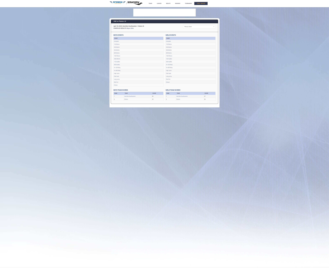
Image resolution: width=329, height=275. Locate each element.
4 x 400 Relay (117, 70)
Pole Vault (116, 76)
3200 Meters (117, 58)
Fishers (126, 99)
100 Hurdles (169, 58)
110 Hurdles (117, 61)
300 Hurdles (117, 64)
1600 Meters (117, 56)
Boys (128, 28)
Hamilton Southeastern (130, 96)
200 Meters (117, 47)
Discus (115, 85)
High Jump (116, 73)
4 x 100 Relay (117, 67)
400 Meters (117, 50)
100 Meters (117, 44)
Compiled (116, 41)
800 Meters (117, 53)
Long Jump (117, 79)
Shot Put (116, 82)
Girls (132, 28)
